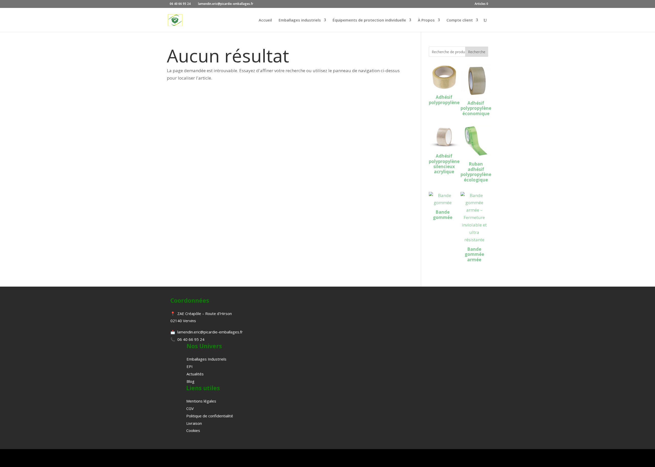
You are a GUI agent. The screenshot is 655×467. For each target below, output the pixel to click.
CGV (190, 408)
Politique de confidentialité (209, 415)
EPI (190, 366)
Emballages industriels (300, 20)
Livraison (194, 423)
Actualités (195, 373)
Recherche (476, 51)
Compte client (459, 20)
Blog (190, 381)
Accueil (265, 20)
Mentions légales (201, 401)
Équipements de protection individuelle (369, 20)
